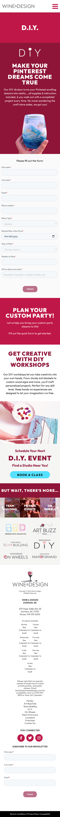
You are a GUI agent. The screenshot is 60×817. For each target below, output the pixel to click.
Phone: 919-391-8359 (30, 614)
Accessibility (45, 814)
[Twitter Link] (30, 738)
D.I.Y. (30, 709)
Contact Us (30, 723)
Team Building (30, 706)
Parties (30, 700)
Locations (30, 717)
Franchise (30, 720)
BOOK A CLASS (30, 475)
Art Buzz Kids (30, 703)
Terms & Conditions (18, 814)
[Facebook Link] (21, 738)
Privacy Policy (33, 814)
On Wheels (30, 712)
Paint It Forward (30, 714)
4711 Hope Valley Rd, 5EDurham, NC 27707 (30, 610)
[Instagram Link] (39, 738)
